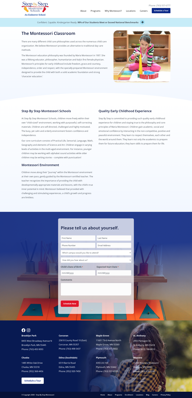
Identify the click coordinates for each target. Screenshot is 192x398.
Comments (66, 279)
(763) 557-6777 (163, 5)
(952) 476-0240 (148, 371)
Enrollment (129, 395)
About (83, 10)
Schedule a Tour (161, 10)
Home (102, 395)
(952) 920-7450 (73, 371)
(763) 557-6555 (110, 371)
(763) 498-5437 (73, 348)
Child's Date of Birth (72, 266)
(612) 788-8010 (148, 349)
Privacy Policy (165, 395)
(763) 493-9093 (36, 349)
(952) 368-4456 (36, 371)
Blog (147, 395)
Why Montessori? (113, 10)
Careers (144, 10)
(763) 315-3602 (110, 348)
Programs (95, 10)
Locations (131, 10)
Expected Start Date (107, 266)
